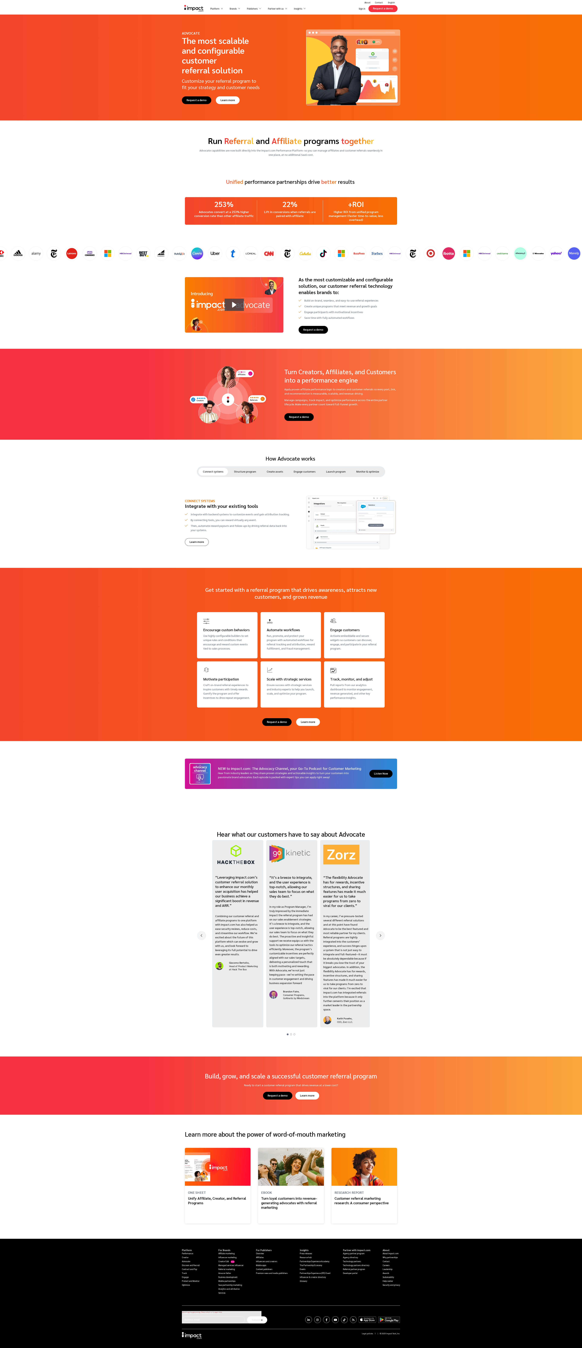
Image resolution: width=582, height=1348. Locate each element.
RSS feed (353, 1319)
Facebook (326, 1319)
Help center (388, 1281)
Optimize (186, 1285)
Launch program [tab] (336, 471)
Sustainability (388, 1277)
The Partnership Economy (311, 1265)
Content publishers (264, 1269)
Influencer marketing (227, 1257)
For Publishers (264, 1250)
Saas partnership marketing (230, 1285)
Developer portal (350, 1273)
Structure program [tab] (245, 471)
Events (302, 1269)
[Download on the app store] (367, 1319)
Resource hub (306, 1257)
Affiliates (260, 1257)
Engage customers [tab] (305, 471)
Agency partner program (354, 1253)
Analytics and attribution (229, 1289)
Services (221, 1292)
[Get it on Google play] (389, 1319)
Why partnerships (390, 1257)
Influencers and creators (266, 1261)
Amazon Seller (224, 1273)
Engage (185, 1277)
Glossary (303, 1281)
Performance (187, 1253)
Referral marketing (226, 1269)
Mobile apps (261, 1265)
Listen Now (381, 773)
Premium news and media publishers (272, 1273)
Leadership (387, 1269)
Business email (192, 1319)
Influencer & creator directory (313, 1277)
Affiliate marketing (226, 1253)
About (386, 1250)
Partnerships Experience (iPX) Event (315, 1273)
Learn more (228, 100)
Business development (227, 1277)
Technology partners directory (356, 1265)
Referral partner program (354, 1269)
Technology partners (352, 1261)
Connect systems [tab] (213, 471)
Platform (187, 1250)
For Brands (224, 1250)
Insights (304, 1250)
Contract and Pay (189, 1269)
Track (184, 1273)
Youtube (335, 1319)
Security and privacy (391, 1285)
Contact (379, 2)
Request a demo (383, 8)
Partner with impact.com (356, 1250)
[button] (234, 305)
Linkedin (308, 1319)
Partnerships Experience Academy (314, 1261)
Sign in (362, 8)
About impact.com (391, 1253)
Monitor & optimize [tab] (367, 471)
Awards (386, 1273)
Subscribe (257, 1319)
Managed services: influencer (231, 1265)
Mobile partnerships (226, 1281)
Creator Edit (223, 1261)
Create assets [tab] (275, 471)
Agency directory (350, 1257)
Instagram (317, 1319)
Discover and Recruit (191, 1265)
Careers (386, 1265)
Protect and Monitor (190, 1281)
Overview (260, 1253)
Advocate (186, 1261)
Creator (185, 1257)
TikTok (344, 1319)
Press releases (306, 1253)
